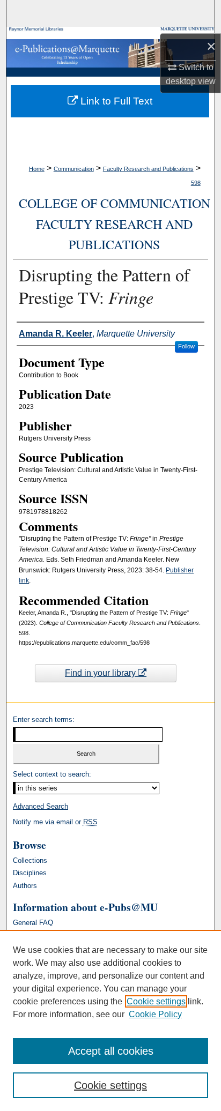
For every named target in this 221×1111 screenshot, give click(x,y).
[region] (110, 1020)
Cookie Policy (155, 1014)
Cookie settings (156, 1001)
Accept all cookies (110, 1051)
